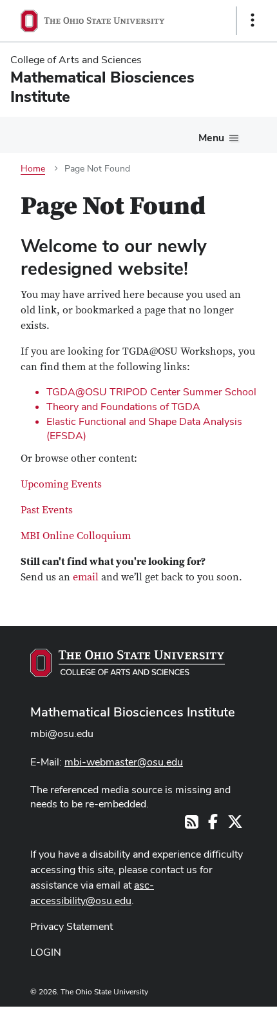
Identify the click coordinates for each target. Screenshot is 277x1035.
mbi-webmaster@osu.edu (123, 762)
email (86, 577)
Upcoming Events (61, 484)
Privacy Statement (71, 926)
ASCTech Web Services (207, 1017)
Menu (211, 137)
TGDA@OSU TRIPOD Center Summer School (151, 392)
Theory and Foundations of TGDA (123, 406)
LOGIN (45, 952)
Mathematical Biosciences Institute (132, 712)
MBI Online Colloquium (76, 535)
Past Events (47, 510)
